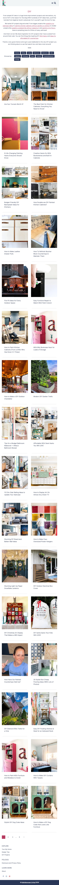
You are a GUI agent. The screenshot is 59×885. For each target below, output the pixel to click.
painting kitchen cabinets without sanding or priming (32, 26)
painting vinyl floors (48, 28)
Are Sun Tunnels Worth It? (13, 104)
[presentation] (15, 84)
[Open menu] (52, 3)
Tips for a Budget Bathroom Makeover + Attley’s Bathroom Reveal (14, 445)
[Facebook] (3, 876)
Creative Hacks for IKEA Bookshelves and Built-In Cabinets (42, 155)
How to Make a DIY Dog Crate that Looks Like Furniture (42, 824)
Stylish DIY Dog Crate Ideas (14, 822)
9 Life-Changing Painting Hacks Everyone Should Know (13, 155)
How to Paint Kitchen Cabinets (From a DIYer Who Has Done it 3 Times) (14, 349)
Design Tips (5, 852)
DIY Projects (6, 855)
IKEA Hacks (43, 36)
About (4, 871)
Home (29, 47)
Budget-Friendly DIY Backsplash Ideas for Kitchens (11, 204)
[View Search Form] (55, 3)
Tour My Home (6, 849)
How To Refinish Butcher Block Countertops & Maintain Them (42, 254)
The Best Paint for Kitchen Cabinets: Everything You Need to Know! (43, 106)
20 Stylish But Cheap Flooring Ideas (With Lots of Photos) (43, 682)
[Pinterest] (9, 876)
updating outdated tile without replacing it (25, 28)
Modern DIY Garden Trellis (43, 396)
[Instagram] (6, 876)
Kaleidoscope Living (28, 882)
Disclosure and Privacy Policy (11, 863)
